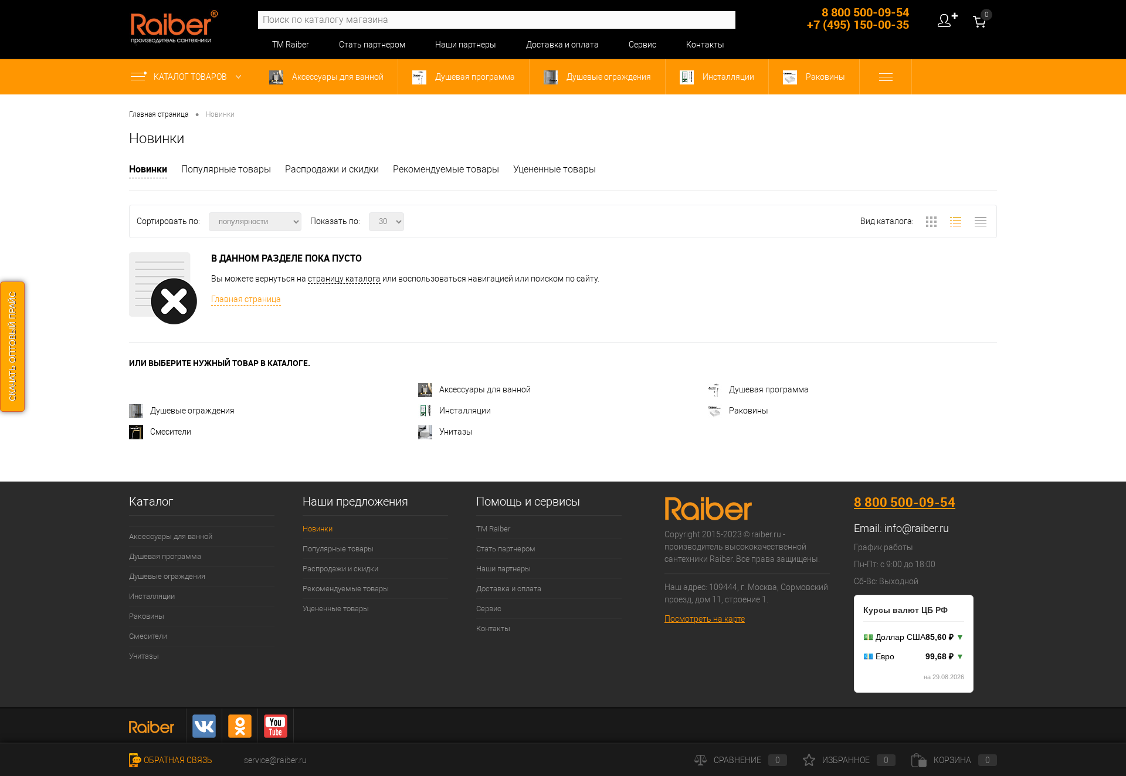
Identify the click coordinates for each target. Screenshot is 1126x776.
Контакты (705, 44)
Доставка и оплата (562, 44)
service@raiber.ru (275, 760)
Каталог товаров (191, 77)
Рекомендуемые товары (446, 169)
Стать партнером (372, 44)
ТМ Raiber (290, 44)
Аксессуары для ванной (337, 77)
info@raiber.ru (916, 528)
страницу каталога (344, 278)
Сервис (642, 44)
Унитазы (456, 431)
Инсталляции (727, 77)
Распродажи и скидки (332, 169)
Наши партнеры (465, 44)
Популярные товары (226, 169)
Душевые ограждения (608, 77)
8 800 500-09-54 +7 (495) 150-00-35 (858, 18)
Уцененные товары (554, 169)
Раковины (824, 77)
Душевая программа (474, 77)
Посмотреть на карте (704, 618)
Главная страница (246, 299)
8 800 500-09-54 (904, 502)
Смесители (170, 431)
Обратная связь (178, 760)
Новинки (148, 168)
